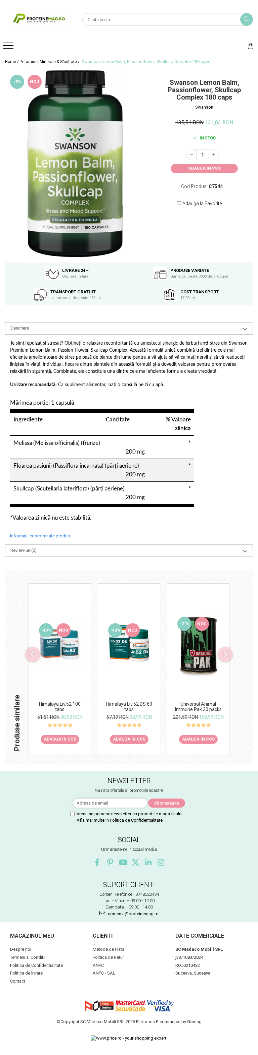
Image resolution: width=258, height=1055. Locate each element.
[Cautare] (246, 19)
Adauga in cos (204, 168)
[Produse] (9, 48)
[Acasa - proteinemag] (38, 19)
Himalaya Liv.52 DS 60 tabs (129, 706)
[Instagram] (161, 862)
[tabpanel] (75, 163)
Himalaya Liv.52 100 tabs (60, 706)
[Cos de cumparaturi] (250, 46)
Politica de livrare (26, 973)
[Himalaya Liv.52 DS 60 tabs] (129, 644)
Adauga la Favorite (201, 203)
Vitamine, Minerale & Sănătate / (51, 61)
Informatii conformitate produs (40, 535)
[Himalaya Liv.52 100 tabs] (60, 644)
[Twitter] (135, 862)
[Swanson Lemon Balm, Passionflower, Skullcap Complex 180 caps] (75, 163)
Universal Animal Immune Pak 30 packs (198, 706)
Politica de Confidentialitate (136, 820)
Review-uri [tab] (23, 550)
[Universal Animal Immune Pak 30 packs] (198, 644)
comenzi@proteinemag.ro (133, 913)
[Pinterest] (110, 862)
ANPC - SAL (104, 973)
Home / (12, 61)
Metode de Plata (108, 949)
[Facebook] (97, 862)
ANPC (98, 965)
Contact (17, 981)
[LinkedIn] (148, 862)
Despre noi (20, 949)
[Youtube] (123, 862)
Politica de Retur (108, 957)
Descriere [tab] (19, 328)
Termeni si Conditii (27, 957)
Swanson (204, 107)
